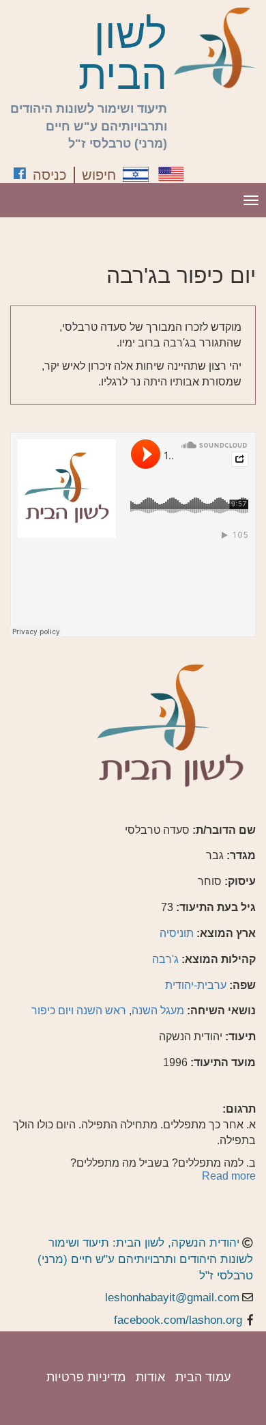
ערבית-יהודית (195, 985)
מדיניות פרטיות (85, 1377)
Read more (229, 1176)
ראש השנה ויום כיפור (78, 1010)
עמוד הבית (203, 1377)
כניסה (50, 174)
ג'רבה (165, 959)
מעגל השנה (158, 1010)
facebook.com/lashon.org (178, 1320)
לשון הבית (122, 55)
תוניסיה (177, 933)
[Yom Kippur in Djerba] (171, 174)
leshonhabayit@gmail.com (172, 1297)
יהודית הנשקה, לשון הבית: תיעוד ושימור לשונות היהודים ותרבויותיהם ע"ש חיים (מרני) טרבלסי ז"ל (145, 1259)
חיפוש (99, 174)
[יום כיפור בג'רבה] (136, 174)
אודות (150, 1377)
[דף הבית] (215, 48)
